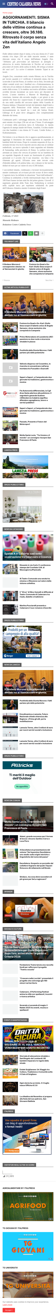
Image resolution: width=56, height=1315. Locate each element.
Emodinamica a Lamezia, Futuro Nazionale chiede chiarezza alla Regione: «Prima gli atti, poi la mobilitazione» (34, 717)
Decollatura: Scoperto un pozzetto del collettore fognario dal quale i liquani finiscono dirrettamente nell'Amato (36, 865)
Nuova (7, 280)
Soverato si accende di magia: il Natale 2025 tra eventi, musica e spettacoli (34, 1007)
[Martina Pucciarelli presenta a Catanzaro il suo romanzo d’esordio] (10, 609)
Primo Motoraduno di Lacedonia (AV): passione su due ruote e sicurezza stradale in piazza (36, 339)
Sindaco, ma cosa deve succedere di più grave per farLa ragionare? (36, 878)
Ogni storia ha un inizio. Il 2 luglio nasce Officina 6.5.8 (34, 1084)
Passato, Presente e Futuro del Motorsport (33, 423)
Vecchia (48, 280)
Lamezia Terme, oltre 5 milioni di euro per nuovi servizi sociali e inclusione (36, 728)
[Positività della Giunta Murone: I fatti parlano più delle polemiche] (10, 354)
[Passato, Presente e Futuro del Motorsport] (10, 426)
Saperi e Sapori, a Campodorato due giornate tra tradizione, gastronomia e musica (36, 379)
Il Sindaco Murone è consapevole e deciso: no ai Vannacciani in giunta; (14, 266)
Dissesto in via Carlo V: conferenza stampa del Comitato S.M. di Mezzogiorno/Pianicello (35, 567)
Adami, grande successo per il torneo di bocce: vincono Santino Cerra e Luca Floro (36, 838)
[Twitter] (24, 233)
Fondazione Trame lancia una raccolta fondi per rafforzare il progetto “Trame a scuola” (36, 967)
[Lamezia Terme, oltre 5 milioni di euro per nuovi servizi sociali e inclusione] (10, 731)
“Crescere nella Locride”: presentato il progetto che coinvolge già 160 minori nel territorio (36, 980)
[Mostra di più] (42, 233)
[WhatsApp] (30, 233)
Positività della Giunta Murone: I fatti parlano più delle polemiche (36, 351)
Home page (8, 13)
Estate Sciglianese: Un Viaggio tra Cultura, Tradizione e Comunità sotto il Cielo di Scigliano (36, 1071)
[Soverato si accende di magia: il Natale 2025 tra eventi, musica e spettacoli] (10, 1009)
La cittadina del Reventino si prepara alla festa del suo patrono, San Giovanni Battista (36, 1098)
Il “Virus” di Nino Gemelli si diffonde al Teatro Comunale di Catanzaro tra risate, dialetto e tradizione (36, 594)
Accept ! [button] (8, 1310)
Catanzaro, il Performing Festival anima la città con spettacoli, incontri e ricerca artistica (36, 994)
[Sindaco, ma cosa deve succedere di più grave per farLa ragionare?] (10, 881)
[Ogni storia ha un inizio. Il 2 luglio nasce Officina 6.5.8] (10, 1087)
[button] (3, 4)
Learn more (7, 1304)
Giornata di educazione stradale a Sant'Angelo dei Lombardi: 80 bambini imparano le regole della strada (34, 1059)
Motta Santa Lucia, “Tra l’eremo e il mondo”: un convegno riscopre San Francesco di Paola (35, 437)
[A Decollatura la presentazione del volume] (10, 854)
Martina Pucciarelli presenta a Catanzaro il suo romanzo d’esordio (35, 606)
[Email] (36, 233)
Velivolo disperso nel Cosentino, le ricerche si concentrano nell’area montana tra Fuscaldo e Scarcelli (35, 366)
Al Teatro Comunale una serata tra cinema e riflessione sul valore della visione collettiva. (35, 580)
